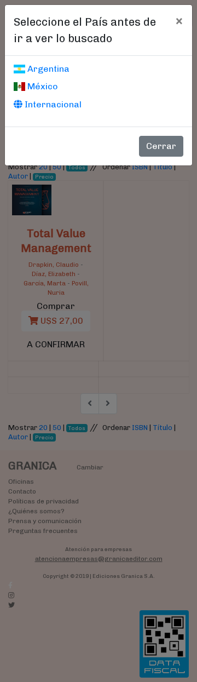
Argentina (47, 69)
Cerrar (161, 146)
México (41, 86)
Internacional (52, 104)
